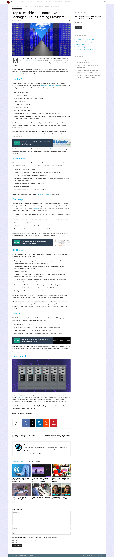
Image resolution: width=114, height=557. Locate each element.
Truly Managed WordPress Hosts (85, 39)
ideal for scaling (32, 61)
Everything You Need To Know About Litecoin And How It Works (57, 436)
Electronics (39, 2)
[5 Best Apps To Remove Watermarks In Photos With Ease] (61, 489)
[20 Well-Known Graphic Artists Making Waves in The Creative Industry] (61, 470)
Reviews (30, 2)
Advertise (89, 555)
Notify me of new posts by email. (22, 542)
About (84, 555)
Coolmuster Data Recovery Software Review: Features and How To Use (87, 61)
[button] (105, 2)
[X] (98, 2)
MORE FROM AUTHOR (35, 461)
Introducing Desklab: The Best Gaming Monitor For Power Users (23, 436)
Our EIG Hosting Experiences (83, 47)
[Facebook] (87, 2)
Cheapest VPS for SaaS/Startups (84, 49)
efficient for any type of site (54, 149)
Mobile (22, 2)
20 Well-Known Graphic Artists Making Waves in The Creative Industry (60, 480)
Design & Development (22, 6)
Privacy (100, 555)
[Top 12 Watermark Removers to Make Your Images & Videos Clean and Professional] (41, 470)
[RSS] (96, 2)
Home (13, 6)
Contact (95, 555)
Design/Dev (48, 2)
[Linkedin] (90, 2)
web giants (35, 208)
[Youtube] (101, 2)
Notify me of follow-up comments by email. (25, 540)
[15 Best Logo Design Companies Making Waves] (41, 489)
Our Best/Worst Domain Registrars (85, 42)
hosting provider (21, 397)
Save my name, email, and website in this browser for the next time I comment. (35, 537)
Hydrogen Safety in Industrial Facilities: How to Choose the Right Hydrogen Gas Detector (88, 71)
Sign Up (78, 27)
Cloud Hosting (21, 413)
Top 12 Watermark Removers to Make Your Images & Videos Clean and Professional (41, 480)
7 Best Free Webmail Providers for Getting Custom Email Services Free (20, 480)
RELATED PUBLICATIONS (20, 461)
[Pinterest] (93, 2)
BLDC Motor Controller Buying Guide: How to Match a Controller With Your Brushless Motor (89, 76)
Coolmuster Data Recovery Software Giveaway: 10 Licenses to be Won (89, 66)
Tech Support (58, 2)
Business (67, 2)
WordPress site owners (44, 194)
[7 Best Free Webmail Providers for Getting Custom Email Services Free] (21, 470)
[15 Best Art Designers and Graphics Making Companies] (21, 489)
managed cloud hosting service (50, 85)
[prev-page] (13, 502)
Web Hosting (29, 413)
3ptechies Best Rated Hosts (83, 44)
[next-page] (16, 502)
